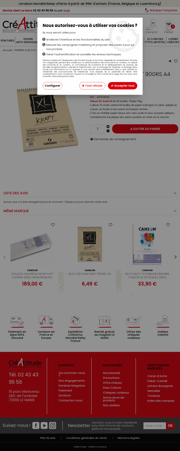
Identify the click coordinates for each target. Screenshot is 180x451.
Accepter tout (124, 86)
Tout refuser (93, 86)
